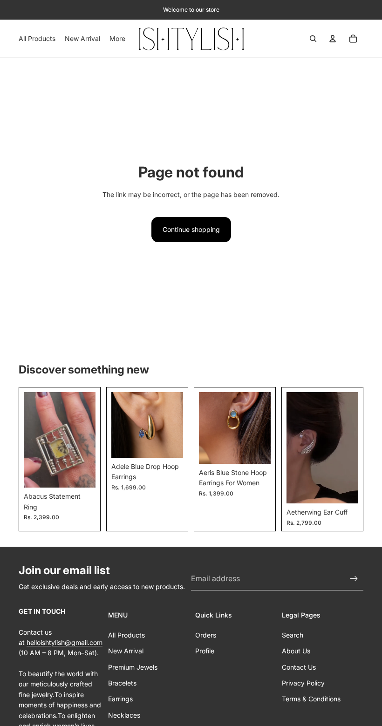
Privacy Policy (303, 683)
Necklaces (124, 715)
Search (292, 635)
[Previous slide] (34, 439)
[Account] (332, 38)
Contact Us (299, 667)
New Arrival (125, 651)
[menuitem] (117, 38)
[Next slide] (85, 439)
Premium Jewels (132, 667)
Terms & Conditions (311, 699)
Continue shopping (191, 229)
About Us (296, 651)
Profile (204, 651)
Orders (205, 635)
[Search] (313, 38)
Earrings (120, 699)
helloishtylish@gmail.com (64, 642)
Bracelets (122, 683)
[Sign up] (354, 579)
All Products (126, 635)
